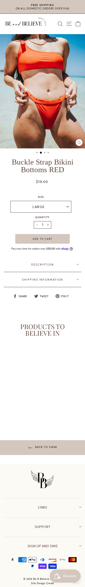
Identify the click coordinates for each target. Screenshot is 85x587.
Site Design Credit (42, 583)
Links (42, 507)
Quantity (42, 217)
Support (42, 526)
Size (41, 196)
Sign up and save (42, 546)
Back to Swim (45, 447)
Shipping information (42, 279)
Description (42, 264)
